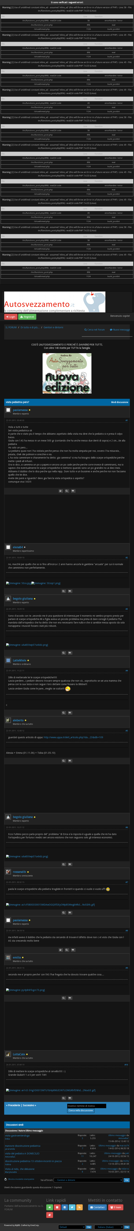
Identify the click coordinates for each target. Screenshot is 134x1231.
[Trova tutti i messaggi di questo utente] (67, 491)
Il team (117, 1207)
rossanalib (19, 871)
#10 (126, 1065)
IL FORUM (11, 327)
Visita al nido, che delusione (19, 1169)
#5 (127, 731)
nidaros (125, 1169)
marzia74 (124, 1145)
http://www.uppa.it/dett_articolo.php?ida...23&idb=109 (73, 737)
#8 (127, 931)
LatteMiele (19, 660)
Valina (8, 1164)
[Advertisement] (67, 518)
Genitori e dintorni (53, 327)
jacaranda (10, 1149)
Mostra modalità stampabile (21, 1179)
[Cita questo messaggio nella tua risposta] (73, 491)
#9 (127, 968)
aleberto (18, 720)
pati (127, 1153)
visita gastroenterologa (17, 1135)
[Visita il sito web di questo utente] (60, 491)
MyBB (17, 1225)
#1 (127, 420)
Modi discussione (119, 402)
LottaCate (19, 1054)
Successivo (28, 1105)
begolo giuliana (23, 598)
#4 (127, 671)
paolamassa (20, 410)
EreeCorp (35, 1225)
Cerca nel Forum (96, 329)
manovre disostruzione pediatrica (22, 1145)
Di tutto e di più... (30, 327)
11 (82, 1156)
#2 (127, 558)
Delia (7, 1139)
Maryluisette (11, 1172)
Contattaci (99, 1207)
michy (126, 1161)
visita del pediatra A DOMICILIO (22, 1153)
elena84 (18, 547)
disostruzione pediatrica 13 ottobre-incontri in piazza (33, 1161)
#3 (127, 609)
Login (12, 316)
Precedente (14, 1105)
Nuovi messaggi (121, 329)
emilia (17, 957)
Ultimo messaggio (117, 1135)
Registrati (28, 316)
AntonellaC (123, 1138)
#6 (127, 827)
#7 (127, 882)
